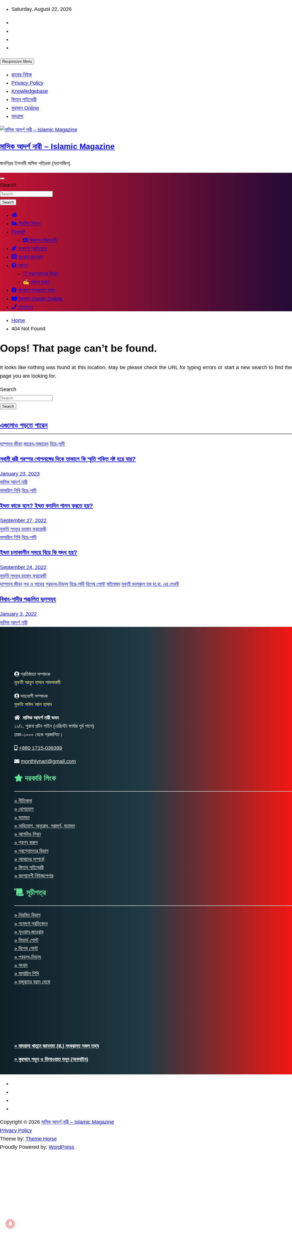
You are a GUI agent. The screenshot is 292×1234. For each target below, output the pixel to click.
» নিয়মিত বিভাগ (27, 915)
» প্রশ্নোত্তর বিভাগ (31, 851)
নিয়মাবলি (18, 232)
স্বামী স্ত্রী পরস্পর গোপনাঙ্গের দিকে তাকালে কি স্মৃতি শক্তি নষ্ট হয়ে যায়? (68, 459)
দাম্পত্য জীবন (11, 444)
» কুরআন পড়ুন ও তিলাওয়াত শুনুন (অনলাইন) (51, 1059)
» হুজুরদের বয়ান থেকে (32, 982)
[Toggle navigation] (2, 178)
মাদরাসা (17, 116)
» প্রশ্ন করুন (26, 842)
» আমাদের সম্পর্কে (29, 859)
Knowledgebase (29, 91)
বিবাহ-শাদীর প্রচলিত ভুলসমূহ (28, 599)
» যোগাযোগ (24, 809)
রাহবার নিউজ (21, 75)
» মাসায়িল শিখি (26, 973)
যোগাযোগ (25, 307)
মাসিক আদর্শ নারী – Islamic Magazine (57, 146)
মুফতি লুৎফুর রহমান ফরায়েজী (23, 529)
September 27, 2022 (23, 520)
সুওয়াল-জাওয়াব (30, 257)
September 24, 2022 (23, 567)
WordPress (61, 1147)
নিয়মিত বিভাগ (28, 223)
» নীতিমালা (23, 801)
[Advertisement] (146, 1191)
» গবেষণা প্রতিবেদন (31, 923)
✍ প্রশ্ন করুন (36, 282)
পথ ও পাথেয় (34, 584)
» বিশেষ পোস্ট (26, 948)
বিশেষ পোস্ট (95, 584)
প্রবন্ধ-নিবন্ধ (57, 584)
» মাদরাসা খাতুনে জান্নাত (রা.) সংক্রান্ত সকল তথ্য (56, 1046)
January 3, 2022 (18, 614)
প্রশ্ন (22, 265)
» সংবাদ (21, 965)
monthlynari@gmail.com (48, 761)
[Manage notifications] (10, 1223)
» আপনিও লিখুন (27, 834)
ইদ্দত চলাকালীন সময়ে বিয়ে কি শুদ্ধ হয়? (38, 552)
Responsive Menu (17, 61)
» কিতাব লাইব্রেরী (29, 867)
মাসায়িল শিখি (10, 490)
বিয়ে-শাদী (57, 444)
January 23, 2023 (20, 474)
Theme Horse (41, 1139)
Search (8, 185)
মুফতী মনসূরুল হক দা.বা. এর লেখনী (150, 584)
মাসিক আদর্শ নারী (13, 482)
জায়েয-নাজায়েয (36, 444)
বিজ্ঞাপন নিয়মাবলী (42, 240)
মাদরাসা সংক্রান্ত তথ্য (36, 290)
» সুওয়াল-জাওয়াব (28, 932)
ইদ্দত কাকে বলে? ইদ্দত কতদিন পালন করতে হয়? (46, 505)
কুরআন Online (25, 108)
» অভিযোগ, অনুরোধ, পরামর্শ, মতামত (44, 826)
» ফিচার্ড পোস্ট (26, 940)
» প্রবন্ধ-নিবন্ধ (27, 957)
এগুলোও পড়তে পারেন (24, 425)
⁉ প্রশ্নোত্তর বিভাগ (40, 274)
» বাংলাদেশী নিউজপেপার (33, 876)
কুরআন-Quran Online (39, 299)
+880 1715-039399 (40, 748)
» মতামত (22, 817)
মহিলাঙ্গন (113, 584)
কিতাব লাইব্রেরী (23, 99)
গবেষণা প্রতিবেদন (32, 248)
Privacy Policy (27, 83)
